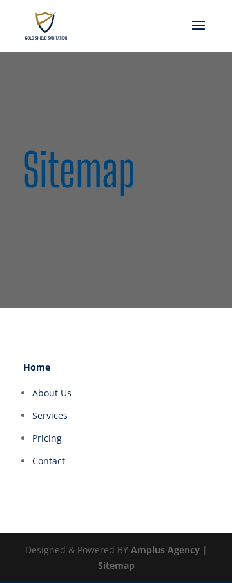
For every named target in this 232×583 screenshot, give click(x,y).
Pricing (47, 438)
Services (50, 415)
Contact (48, 461)
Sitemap (116, 565)
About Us (52, 393)
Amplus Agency (165, 550)
